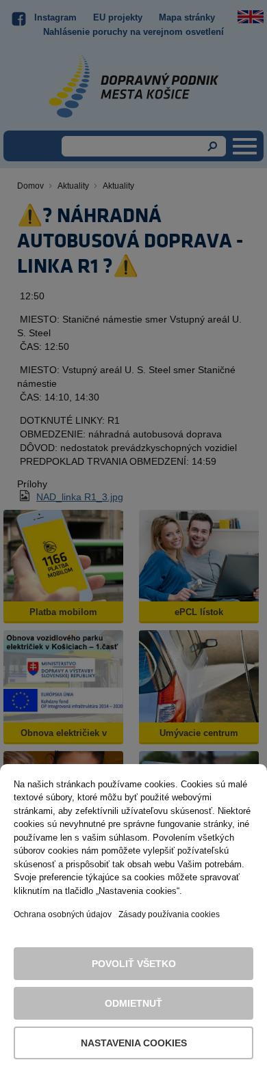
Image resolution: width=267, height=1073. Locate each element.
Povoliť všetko (134, 963)
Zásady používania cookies (169, 914)
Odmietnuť (133, 1003)
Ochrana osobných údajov (63, 914)
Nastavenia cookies (134, 1042)
